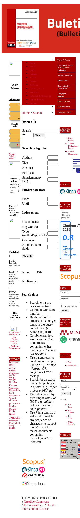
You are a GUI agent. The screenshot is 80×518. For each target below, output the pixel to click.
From (25, 199)
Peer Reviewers (63, 107)
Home (32, 63)
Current (33, 81)
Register (33, 74)
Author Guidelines (65, 75)
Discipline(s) (30, 221)
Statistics (34, 92)
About (32, 66)
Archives (34, 85)
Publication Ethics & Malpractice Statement (65, 67)
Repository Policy (64, 112)
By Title (70, 417)
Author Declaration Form (72, 145)
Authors (27, 157)
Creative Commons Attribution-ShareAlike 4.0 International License (39, 505)
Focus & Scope (63, 60)
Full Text (28, 173)
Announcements (37, 88)
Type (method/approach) (34, 233)
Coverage (28, 240)
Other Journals (71, 423)
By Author (71, 411)
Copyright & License (62, 95)
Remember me (71, 306)
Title (25, 162)
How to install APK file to (14, 343)
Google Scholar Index (12, 156)
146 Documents (69, 253)
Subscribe (72, 365)
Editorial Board (63, 101)
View (70, 362)
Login (32, 70)
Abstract (27, 167)
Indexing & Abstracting (40, 96)
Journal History (37, 99)
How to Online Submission (63, 87)
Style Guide (70, 139)
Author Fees (62, 81)
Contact (33, 103)
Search (33, 77)
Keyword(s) (30, 227)
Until (25, 203)
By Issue (70, 406)
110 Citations (68, 247)
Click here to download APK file (15, 334)
